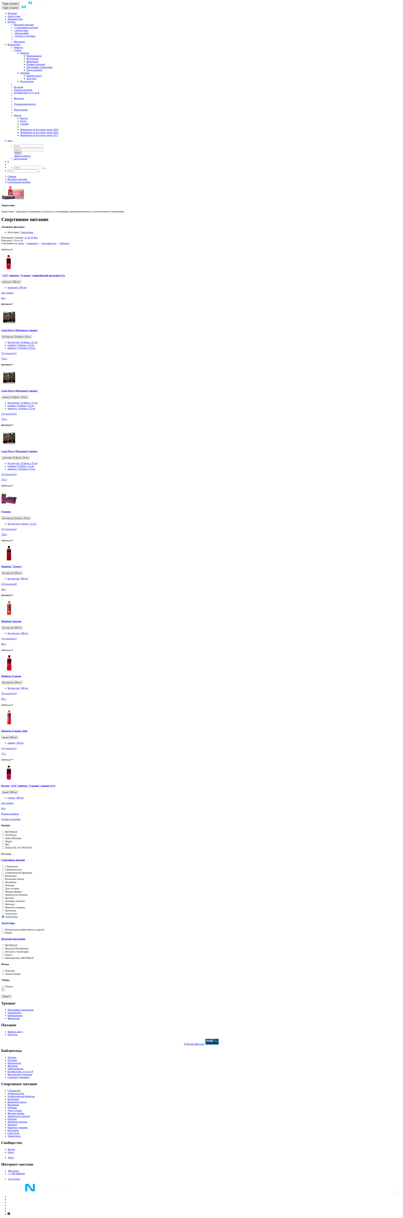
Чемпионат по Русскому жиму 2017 (39, 135)
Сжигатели (10, 913)
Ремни (8, 932)
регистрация (20, 158)
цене (21, 243)
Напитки (9, 904)
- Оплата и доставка (24, 36)
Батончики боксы (14, 879)
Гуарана (6, 511)
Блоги (23, 121)
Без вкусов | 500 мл (12, 573)
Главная (12, 176)
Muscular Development (16, 948)
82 (3, 589)
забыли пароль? (22, 156)
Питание (12, 13)
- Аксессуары (21, 30)
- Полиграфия (21, 33)
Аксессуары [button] (8, 923)
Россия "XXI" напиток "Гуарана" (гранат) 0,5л (28, 785)
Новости (18, 47)
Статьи (17, 50)
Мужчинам (32, 58)
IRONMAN (10, 832)
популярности (48, 243)
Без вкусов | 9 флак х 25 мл (16, 518)
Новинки (9, 970)
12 (25, 237)
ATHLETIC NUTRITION (18, 847)
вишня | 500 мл (10, 737)
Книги (8, 954)
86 (3, 298)
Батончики (10, 876)
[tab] (201, 860)
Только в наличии (10, 819)
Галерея (24, 124)
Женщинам (32, 61)
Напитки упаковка (14, 907)
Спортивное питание (19, 182)
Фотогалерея (21, 109)
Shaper (8, 841)
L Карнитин (11, 866)
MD (6, 844)
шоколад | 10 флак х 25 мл (21, 348)
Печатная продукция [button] (13, 939)
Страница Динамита (19, 1077)
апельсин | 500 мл (11, 282)
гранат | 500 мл (10, 792)
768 (4, 534)
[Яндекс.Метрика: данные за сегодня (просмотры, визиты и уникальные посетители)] (194, 1044)
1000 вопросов (15, 1068)
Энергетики (27, 232)
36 (32, 237)
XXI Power (10, 835)
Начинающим (33, 56)
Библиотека (14, 44)
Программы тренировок (39, 67)
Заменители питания (15, 894)
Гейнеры (9, 885)
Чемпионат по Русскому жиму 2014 (39, 129)
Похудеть (31, 78)
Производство (15, 19)
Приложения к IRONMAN (19, 958)
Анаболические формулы (18, 872)
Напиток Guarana (11, 621)
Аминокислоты (13, 869)
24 (29, 237)
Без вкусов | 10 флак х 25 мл (17, 337)
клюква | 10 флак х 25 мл (21, 345)
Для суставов (11, 888)
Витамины (10, 882)
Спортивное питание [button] (13, 860)
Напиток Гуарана (11, 676)
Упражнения (14, 1012)
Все (36, 237)
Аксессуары (14, 16)
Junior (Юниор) (12, 838)
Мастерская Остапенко (20, 1074)
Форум (17, 115)
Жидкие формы (13, 891)
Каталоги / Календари (16, 951)
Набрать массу (34, 75)
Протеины (10, 910)
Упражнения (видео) (25, 104)
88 (3, 644)
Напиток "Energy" (12, 566)
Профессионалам (35, 64)
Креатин (9, 898)
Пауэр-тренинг (34, 70)
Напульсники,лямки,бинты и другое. (24, 929)
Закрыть (6, 996)
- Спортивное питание (26, 27)
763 (4, 358)
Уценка (8, 986)
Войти (18, 153)
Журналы (19, 98)
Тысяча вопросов (23, 90)
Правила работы (10, 813)
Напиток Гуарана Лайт (14, 731)
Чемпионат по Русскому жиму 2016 (39, 132)
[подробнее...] (9, 269)
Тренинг (24, 53)
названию (32, 243)
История (18, 87)
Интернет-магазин (24, 24)
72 (3, 753)
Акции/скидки (12, 974)
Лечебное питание (14, 901)
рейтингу (65, 243)
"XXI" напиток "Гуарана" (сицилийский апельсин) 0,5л (33, 275)
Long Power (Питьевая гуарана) (19, 330)
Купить (11, 21)
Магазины (19, 41)
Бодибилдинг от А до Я (26, 92)
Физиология (26, 81)
